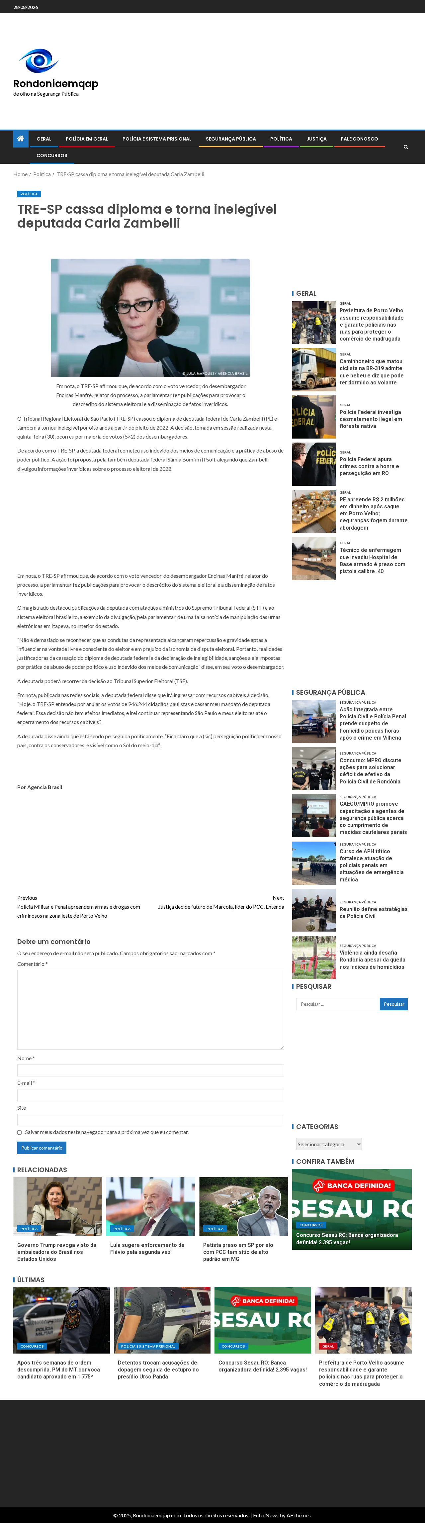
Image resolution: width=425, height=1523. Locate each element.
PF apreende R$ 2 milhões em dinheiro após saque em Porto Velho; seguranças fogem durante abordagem (374, 513)
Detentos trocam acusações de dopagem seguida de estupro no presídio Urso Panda (158, 1370)
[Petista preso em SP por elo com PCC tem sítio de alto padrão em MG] (243, 1206)
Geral (44, 139)
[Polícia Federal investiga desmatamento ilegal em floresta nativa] (314, 417)
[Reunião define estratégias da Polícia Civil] (314, 910)
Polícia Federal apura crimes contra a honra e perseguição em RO (369, 466)
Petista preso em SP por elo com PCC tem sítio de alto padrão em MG (238, 1252)
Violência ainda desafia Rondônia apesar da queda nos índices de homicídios (372, 960)
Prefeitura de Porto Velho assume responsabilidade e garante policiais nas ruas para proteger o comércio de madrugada (372, 324)
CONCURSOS (52, 155)
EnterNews (266, 1515)
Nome (26, 1058)
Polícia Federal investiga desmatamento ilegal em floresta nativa (371, 419)
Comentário (32, 964)
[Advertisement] (282, 71)
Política (281, 139)
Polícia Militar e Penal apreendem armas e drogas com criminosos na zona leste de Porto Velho (78, 906)
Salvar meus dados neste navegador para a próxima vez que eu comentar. (107, 1132)
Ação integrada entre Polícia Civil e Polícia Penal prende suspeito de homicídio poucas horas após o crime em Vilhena (373, 723)
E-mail (26, 1082)
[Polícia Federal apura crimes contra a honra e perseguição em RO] (314, 464)
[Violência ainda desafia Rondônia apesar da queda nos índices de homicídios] (314, 957)
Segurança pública (231, 139)
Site (21, 1107)
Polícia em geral (87, 139)
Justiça (316, 139)
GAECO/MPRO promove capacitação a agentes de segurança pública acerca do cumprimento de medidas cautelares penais (373, 818)
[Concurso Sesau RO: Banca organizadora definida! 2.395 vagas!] (352, 1209)
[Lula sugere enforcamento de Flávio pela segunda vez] (150, 1206)
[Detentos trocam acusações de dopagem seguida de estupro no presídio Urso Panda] (162, 1320)
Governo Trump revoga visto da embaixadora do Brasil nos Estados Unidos (56, 1252)
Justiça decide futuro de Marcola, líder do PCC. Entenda (221, 902)
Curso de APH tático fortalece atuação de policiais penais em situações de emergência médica (372, 865)
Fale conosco (359, 139)
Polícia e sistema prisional (157, 139)
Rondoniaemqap (55, 83)
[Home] (21, 139)
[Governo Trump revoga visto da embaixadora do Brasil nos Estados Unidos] (57, 1206)
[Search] (406, 147)
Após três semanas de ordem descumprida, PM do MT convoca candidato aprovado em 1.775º (58, 1370)
